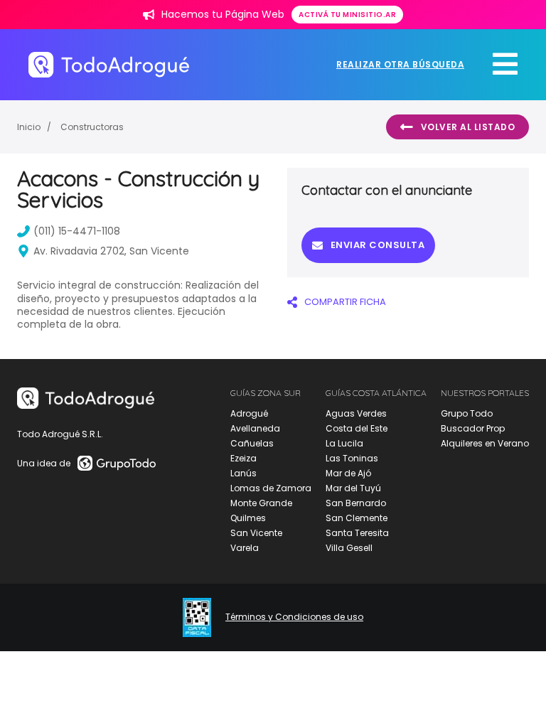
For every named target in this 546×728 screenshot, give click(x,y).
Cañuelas (252, 443)
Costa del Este (356, 428)
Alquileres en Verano (485, 443)
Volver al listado (468, 127)
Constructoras (92, 127)
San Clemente (356, 518)
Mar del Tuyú (353, 488)
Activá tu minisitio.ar (347, 14)
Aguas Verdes (356, 413)
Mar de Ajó (348, 473)
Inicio (29, 127)
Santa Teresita (357, 533)
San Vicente (256, 533)
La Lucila (344, 443)
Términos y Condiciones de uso (294, 617)
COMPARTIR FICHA (345, 302)
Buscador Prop (473, 428)
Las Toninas (352, 458)
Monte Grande (261, 503)
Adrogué (249, 413)
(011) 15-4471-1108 (76, 231)
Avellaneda (255, 428)
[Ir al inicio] (108, 64)
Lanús (243, 473)
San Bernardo (356, 503)
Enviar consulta (378, 245)
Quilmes (248, 518)
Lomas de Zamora (270, 488)
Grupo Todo (467, 413)
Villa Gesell (349, 548)
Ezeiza (243, 458)
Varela (244, 548)
